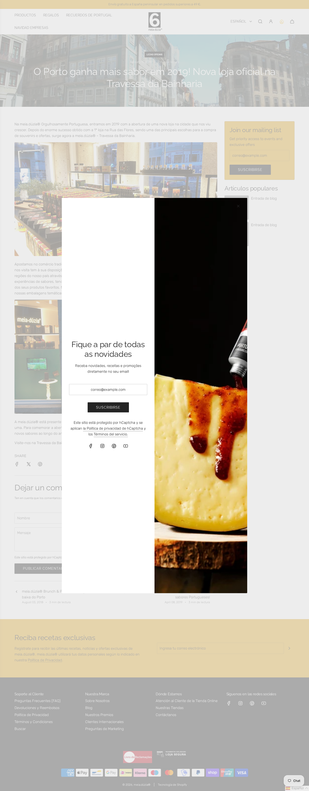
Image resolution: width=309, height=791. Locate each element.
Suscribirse (108, 407)
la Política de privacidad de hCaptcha (113, 428)
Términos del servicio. (111, 434)
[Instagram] (102, 446)
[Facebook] (90, 446)
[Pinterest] (114, 446)
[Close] (238, 206)
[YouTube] (125, 446)
